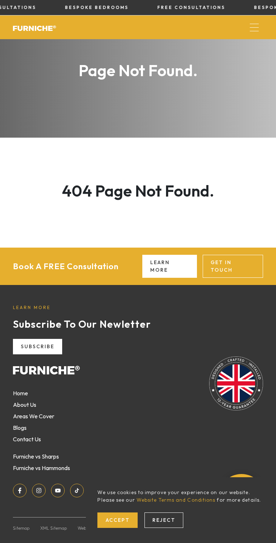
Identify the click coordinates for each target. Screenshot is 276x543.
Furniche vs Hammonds (41, 467)
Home (20, 393)
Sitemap (21, 528)
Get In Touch (222, 266)
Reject (163, 520)
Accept (118, 520)
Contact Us (27, 439)
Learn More (160, 266)
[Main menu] (254, 27)
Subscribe (37, 346)
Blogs (20, 427)
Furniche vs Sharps (36, 456)
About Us (24, 404)
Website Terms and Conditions (176, 500)
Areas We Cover (33, 416)
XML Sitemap (53, 528)
